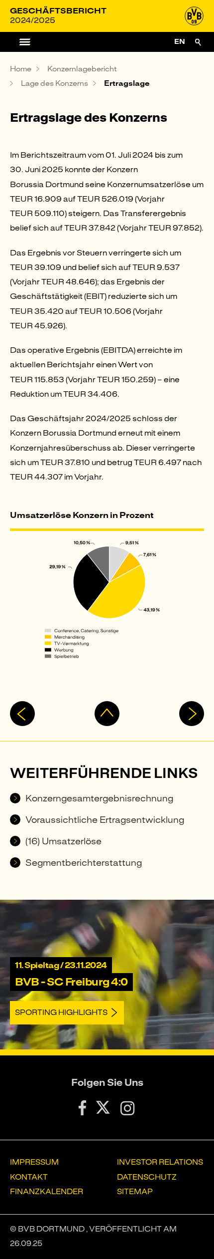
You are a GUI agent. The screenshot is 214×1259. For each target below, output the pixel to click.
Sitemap (135, 1192)
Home (20, 69)
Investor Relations (160, 1162)
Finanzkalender (46, 1192)
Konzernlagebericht (82, 69)
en (179, 41)
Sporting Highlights (61, 1012)
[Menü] (20, 42)
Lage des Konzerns (54, 83)
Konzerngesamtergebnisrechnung (99, 798)
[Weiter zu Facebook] (82, 1109)
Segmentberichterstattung (83, 863)
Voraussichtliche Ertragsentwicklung (104, 820)
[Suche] (198, 42)
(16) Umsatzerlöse (63, 841)
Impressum (34, 1162)
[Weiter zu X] (103, 1109)
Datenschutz (147, 1177)
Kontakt (29, 1177)
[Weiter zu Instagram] (127, 1109)
